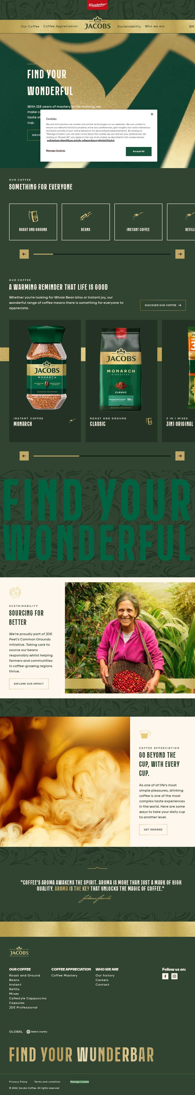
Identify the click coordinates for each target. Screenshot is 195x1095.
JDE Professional (23, 1007)
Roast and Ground (24, 975)
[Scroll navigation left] (24, 254)
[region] (98, 136)
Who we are (155, 26)
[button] (60, 26)
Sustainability (129, 26)
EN (191, 26)
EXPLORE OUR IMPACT (31, 685)
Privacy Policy (18, 1082)
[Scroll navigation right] (180, 254)
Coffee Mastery (64, 975)
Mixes (14, 994)
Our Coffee (30, 26)
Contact (103, 984)
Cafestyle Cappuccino (28, 998)
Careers (102, 980)
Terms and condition (47, 1082)
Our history (105, 975)
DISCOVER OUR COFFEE (165, 306)
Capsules (17, 1003)
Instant (15, 984)
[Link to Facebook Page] (165, 976)
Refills (14, 989)
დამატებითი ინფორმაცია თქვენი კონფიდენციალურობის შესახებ (80, 140)
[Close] (152, 114)
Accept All (139, 151)
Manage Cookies (79, 1082)
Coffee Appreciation (60, 26)
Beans (14, 980)
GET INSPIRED (155, 830)
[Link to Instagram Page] (174, 976)
